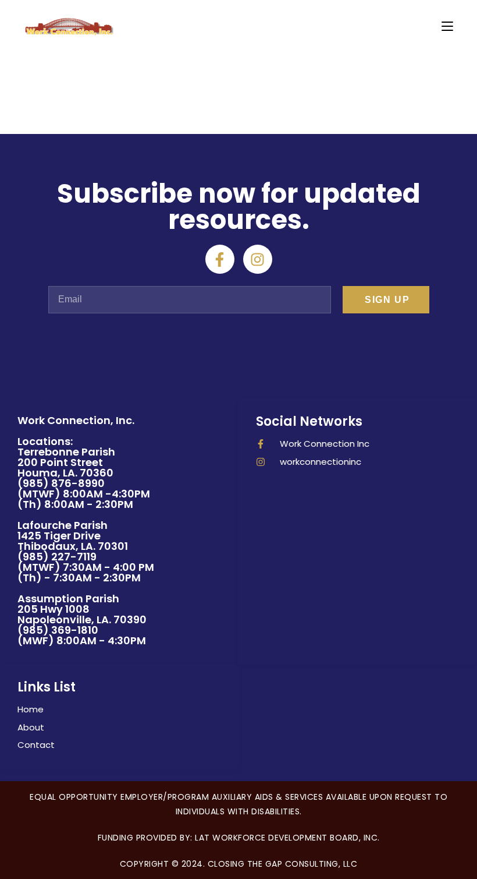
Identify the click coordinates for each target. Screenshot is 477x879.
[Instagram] (257, 259)
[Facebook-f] (219, 259)
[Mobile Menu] (447, 26)
